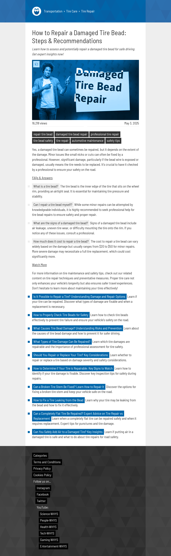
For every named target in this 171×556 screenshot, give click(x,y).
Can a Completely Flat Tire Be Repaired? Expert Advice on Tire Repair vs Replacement (78, 415)
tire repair (62, 140)
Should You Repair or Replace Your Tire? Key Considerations (70, 355)
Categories (40, 455)
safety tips (113, 140)
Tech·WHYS (47, 533)
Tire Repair (88, 11)
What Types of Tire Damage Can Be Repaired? (61, 341)
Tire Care (71, 11)
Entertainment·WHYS (53, 546)
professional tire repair (105, 134)
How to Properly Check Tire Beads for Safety (60, 315)
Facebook (43, 494)
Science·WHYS (49, 514)
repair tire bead (43, 134)
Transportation (53, 11)
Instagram (43, 488)
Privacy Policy (42, 468)
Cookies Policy (42, 475)
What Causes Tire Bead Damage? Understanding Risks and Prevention (77, 328)
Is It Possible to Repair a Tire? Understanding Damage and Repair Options (79, 296)
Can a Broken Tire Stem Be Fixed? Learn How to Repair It (68, 387)
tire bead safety (43, 140)
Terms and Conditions (47, 462)
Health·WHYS (48, 527)
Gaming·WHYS (49, 540)
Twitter (41, 501)
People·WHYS (48, 520)
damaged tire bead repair (71, 134)
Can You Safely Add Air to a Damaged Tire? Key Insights (68, 432)
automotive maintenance (87, 140)
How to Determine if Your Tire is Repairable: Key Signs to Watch (73, 368)
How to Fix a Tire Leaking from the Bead (58, 400)
